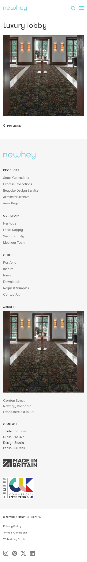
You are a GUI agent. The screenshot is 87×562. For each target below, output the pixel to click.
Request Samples (16, 288)
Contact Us (11, 294)
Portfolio (9, 262)
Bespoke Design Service (20, 190)
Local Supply (13, 230)
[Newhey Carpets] (15, 8)
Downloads (11, 281)
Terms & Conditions (15, 532)
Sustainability (13, 236)
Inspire (8, 269)
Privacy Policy (12, 526)
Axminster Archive (16, 197)
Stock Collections (16, 177)
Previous (13, 126)
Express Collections (17, 184)
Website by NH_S (13, 539)
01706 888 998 (14, 448)
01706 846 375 (13, 437)
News (7, 275)
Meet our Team (14, 242)
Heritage (9, 223)
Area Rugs (11, 203)
